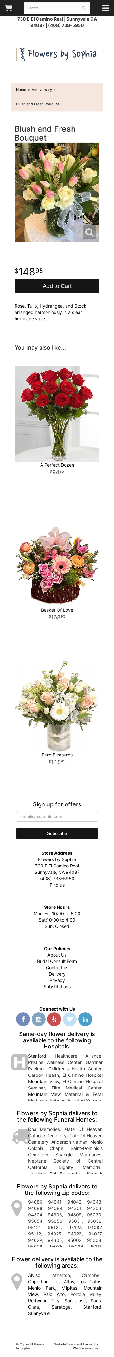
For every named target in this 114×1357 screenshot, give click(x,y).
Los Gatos (90, 1281)
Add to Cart (57, 286)
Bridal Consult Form (57, 961)
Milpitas (69, 1288)
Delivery (57, 974)
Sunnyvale (39, 1313)
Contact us (57, 967)
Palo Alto (54, 1294)
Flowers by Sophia (57, 53)
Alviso (34, 1275)
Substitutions (57, 986)
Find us (57, 884)
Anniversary (42, 89)
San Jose (75, 1300)
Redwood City (44, 1300)
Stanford (37, 1056)
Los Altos (63, 1281)
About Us (57, 954)
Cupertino (38, 1281)
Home (21, 89)
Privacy (57, 980)
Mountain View (43, 1081)
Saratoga (61, 1307)
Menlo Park (41, 1288)
